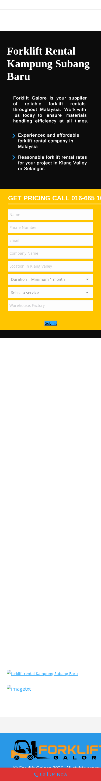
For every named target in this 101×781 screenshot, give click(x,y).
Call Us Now (53, 774)
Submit (51, 323)
